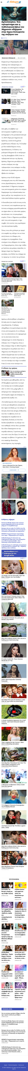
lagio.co (14, 1068)
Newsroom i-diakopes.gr (8, 58)
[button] (14, 13)
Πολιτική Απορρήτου (12, 1065)
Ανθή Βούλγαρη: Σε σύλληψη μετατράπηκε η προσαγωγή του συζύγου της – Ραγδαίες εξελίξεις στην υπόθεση (13, 546)
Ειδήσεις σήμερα (7, 519)
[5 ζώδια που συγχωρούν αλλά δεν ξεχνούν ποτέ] (7, 968)
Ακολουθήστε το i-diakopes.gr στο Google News (11, 553)
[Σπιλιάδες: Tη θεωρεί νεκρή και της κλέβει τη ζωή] (7, 885)
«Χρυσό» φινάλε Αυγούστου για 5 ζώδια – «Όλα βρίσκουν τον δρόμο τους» (20, 993)
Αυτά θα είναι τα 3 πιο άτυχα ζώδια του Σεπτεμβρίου (20, 933)
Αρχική (5, 1065)
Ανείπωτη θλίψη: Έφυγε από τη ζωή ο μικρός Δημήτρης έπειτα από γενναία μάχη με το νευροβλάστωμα (12, 524)
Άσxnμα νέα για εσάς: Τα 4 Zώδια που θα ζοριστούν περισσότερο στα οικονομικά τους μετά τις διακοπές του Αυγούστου (13, 529)
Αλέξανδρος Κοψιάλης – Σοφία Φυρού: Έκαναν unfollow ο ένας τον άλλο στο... (7, 956)
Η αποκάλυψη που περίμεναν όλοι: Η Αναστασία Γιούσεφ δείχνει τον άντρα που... (21, 913)
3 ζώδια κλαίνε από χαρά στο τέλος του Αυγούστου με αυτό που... (19, 893)
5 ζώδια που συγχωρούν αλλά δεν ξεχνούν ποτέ (6, 974)
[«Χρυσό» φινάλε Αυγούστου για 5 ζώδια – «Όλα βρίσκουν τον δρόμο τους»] (21, 985)
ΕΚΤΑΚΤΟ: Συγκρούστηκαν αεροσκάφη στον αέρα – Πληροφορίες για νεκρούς (12, 534)
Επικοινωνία (21, 1065)
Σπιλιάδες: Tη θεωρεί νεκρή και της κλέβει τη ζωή (7, 891)
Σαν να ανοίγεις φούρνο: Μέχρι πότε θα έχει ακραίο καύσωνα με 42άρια (18, 373)
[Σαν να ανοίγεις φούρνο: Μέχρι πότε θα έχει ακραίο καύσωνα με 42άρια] (5, 373)
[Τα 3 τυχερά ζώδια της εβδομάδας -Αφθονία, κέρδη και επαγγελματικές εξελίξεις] (7, 905)
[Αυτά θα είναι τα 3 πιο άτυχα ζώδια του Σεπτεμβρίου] (21, 926)
